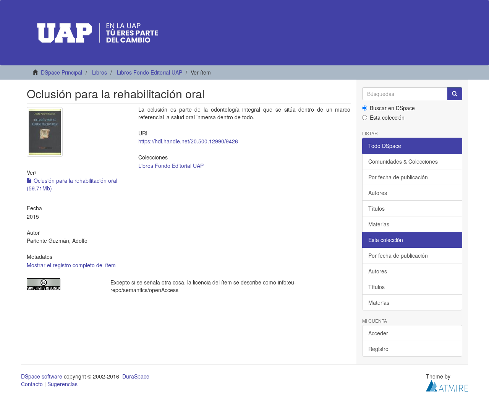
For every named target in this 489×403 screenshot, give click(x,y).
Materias (378, 224)
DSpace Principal (61, 72)
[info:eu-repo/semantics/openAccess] (63, 284)
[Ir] (454, 93)
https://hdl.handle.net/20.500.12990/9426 (188, 141)
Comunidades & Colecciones (403, 161)
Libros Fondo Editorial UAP (149, 72)
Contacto (32, 384)
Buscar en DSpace (392, 108)
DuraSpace (135, 376)
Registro (378, 349)
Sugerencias (62, 384)
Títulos (376, 208)
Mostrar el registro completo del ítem (71, 265)
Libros (99, 72)
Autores (377, 193)
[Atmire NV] (447, 385)
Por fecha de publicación (398, 177)
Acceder (378, 333)
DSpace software (41, 376)
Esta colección (387, 117)
